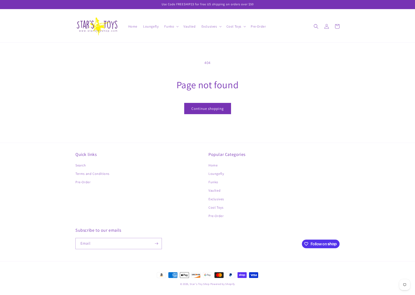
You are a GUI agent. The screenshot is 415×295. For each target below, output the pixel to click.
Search (80, 165)
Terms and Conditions (92, 173)
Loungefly (216, 173)
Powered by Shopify (222, 284)
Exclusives (216, 199)
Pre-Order (83, 182)
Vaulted (214, 190)
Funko (213, 182)
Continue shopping (207, 108)
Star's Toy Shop (200, 284)
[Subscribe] (156, 243)
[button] (171, 26)
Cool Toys (215, 207)
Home (213, 165)
